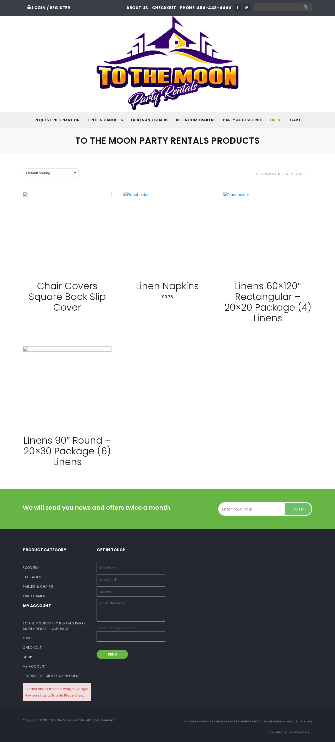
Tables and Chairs (149, 120)
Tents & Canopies (105, 120)
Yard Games (34, 596)
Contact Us (299, 732)
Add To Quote (69, 259)
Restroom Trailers (196, 120)
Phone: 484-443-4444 (206, 7)
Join (298, 509)
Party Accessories (243, 120)
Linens (276, 120)
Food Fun (31, 567)
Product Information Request (51, 676)
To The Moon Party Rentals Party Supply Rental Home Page (54, 626)
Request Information (57, 120)
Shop (27, 657)
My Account (34, 666)
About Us (137, 7)
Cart (295, 120)
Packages (32, 577)
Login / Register (51, 7)
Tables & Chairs (38, 586)
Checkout (164, 7)
